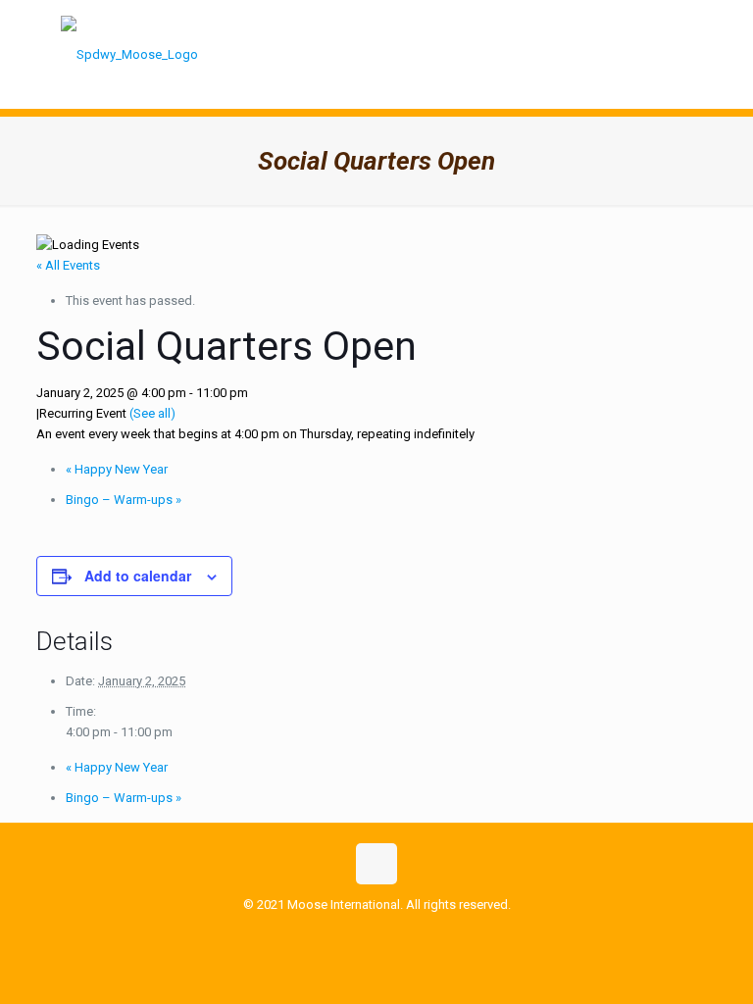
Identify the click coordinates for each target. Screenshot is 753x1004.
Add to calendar (137, 575)
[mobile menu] (680, 54)
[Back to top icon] (376, 863)
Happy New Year (117, 469)
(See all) (152, 413)
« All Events (68, 265)
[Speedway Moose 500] (129, 54)
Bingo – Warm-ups (123, 499)
